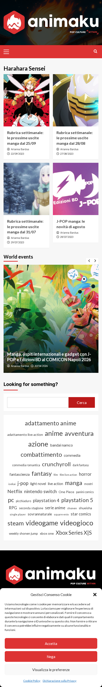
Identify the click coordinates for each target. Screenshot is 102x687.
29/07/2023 (17, 242)
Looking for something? (31, 384)
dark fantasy (81, 465)
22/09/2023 (17, 153)
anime (54, 433)
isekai (12, 483)
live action (55, 484)
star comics (81, 513)
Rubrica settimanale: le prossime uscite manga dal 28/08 (74, 137)
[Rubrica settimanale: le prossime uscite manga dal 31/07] (26, 189)
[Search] (95, 51)
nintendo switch (40, 491)
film (56, 474)
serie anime (55, 507)
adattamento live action (25, 434)
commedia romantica (26, 465)
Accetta (51, 643)
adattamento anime (50, 423)
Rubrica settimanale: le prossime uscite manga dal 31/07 (25, 226)
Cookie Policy (31, 680)
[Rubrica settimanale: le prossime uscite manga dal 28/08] (76, 100)
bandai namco (61, 445)
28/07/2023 (66, 236)
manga (73, 482)
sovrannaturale (40, 514)
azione (38, 444)
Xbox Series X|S (74, 532)
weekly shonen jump (23, 533)
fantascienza (19, 474)
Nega (51, 656)
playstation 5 (77, 500)
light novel (38, 484)
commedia (72, 455)
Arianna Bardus (20, 149)
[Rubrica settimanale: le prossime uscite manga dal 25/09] (26, 100)
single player (18, 514)
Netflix (14, 491)
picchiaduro (23, 501)
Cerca (82, 402)
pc (11, 499)
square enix (61, 514)
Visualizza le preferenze (51, 670)
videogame (42, 523)
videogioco (76, 523)
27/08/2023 (66, 153)
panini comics (85, 492)
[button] (95, 594)
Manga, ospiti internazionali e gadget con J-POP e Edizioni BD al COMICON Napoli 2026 (49, 356)
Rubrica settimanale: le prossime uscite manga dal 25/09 (25, 137)
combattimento (41, 454)
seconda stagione (31, 508)
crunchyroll (56, 464)
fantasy (42, 473)
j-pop (23, 483)
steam (16, 523)
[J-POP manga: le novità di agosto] (76, 189)
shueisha (85, 508)
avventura (79, 433)
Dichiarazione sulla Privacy (59, 680)
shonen (72, 508)
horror (85, 474)
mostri (88, 484)
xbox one (47, 533)
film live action (68, 474)
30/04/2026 (41, 365)
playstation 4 (46, 500)
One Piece (66, 492)
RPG (13, 507)
